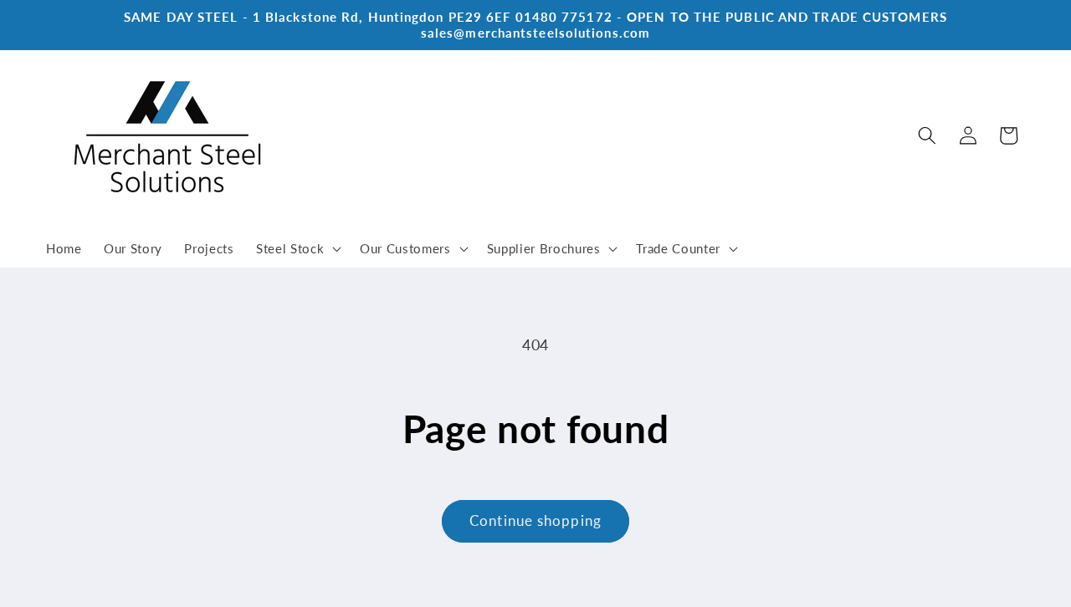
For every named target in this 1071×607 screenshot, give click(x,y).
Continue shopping (535, 521)
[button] (297, 249)
